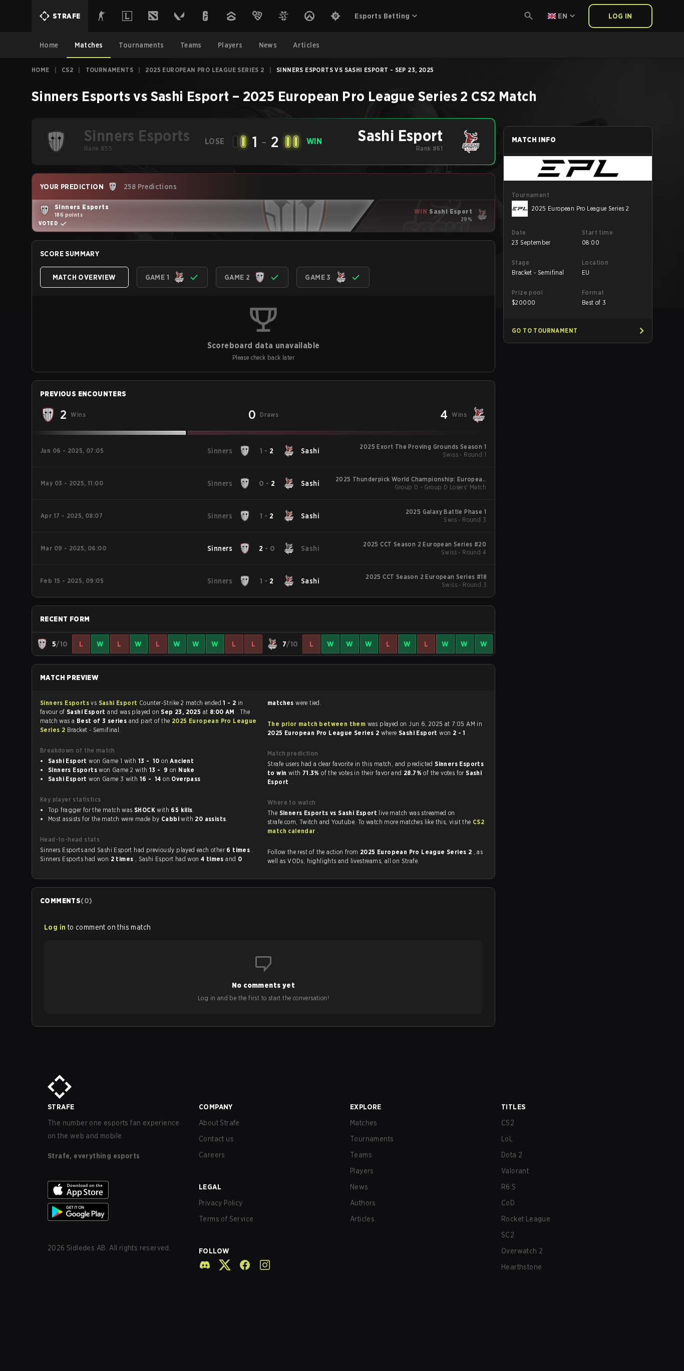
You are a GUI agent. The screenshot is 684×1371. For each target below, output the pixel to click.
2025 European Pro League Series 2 (204, 70)
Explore (366, 1107)
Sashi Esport (119, 703)
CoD (508, 1203)
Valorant (515, 1171)
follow (214, 1251)
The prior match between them (316, 724)
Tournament (530, 195)
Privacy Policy (221, 1203)
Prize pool (527, 292)
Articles (362, 1219)
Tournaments (109, 70)
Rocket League (525, 1219)
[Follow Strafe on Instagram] (261, 1265)
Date (519, 232)
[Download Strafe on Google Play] (115, 1212)
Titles (513, 1107)
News (359, 1187)
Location (595, 262)
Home (41, 70)
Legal (210, 1187)
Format (593, 292)
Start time (597, 232)
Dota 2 (511, 1155)
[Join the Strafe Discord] (205, 1265)
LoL (507, 1139)
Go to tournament (544, 330)
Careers (212, 1155)
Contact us (216, 1139)
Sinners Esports (65, 703)
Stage (520, 262)
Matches (364, 1123)
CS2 (67, 70)
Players (362, 1171)
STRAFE (61, 1107)
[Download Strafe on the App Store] (115, 1190)
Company (216, 1107)
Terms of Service (226, 1219)
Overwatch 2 (522, 1251)
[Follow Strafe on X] (221, 1265)
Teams (361, 1155)
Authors (363, 1203)
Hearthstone (521, 1267)
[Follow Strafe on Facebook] (241, 1265)
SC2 (507, 1235)
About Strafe (219, 1123)
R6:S (508, 1187)
